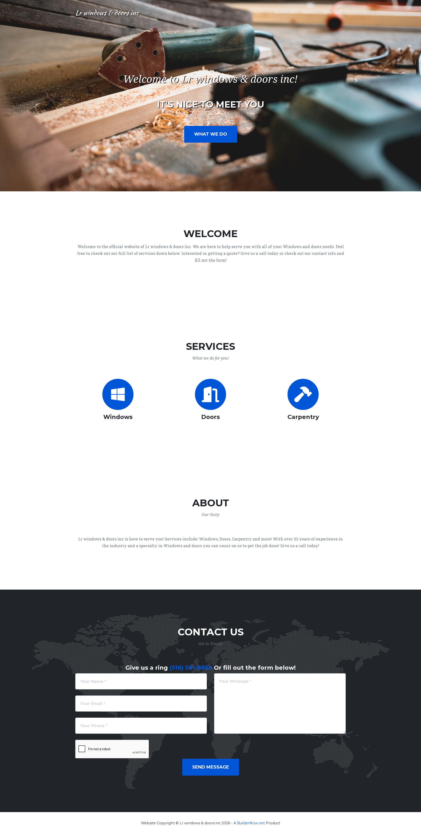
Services (285, 12)
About (309, 12)
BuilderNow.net (251, 823)
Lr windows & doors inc (107, 13)
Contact (332, 12)
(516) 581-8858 (191, 667)
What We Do (210, 134)
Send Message (210, 767)
